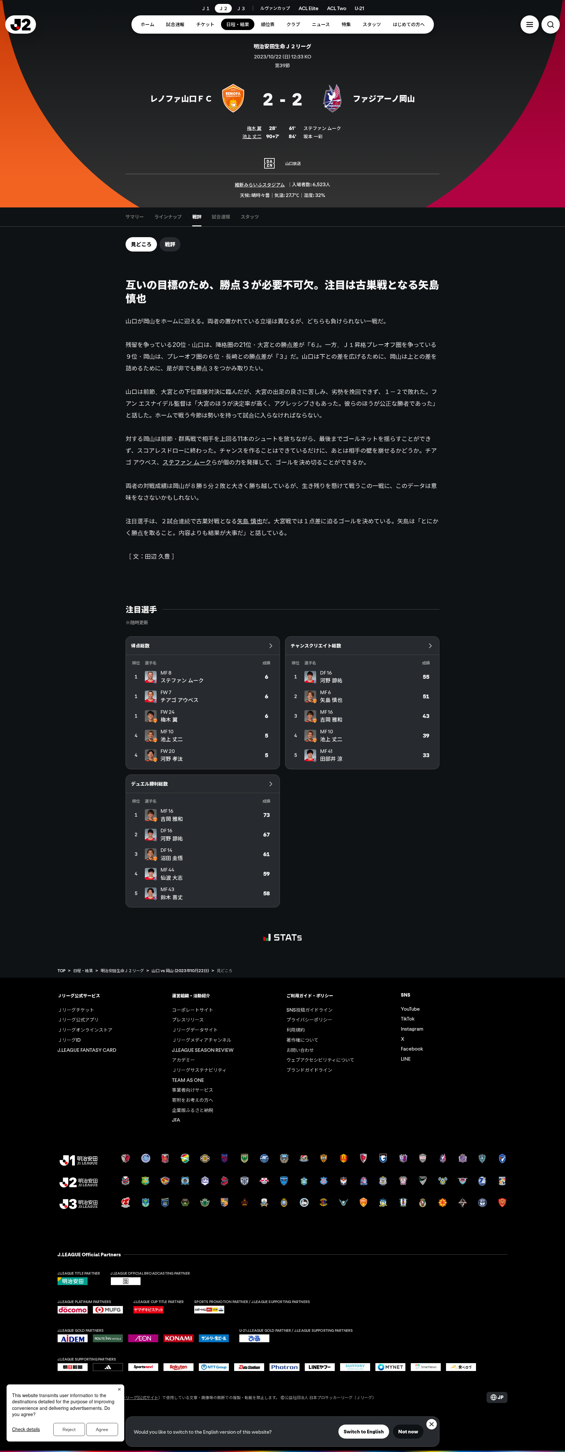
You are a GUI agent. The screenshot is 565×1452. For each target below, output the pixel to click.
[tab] (135, 216)
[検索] (550, 24)
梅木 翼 (254, 128)
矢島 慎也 (249, 521)
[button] (530, 24)
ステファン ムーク (187, 462)
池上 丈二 (252, 136)
